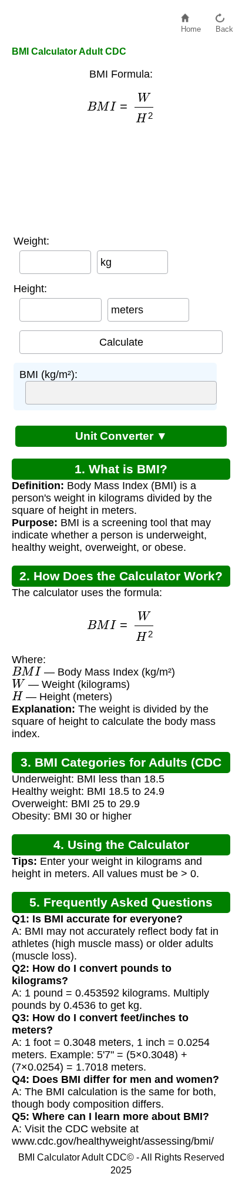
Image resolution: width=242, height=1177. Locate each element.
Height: (30, 289)
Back (224, 26)
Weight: (31, 241)
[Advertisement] (121, 179)
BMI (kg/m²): (48, 374)
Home (191, 26)
